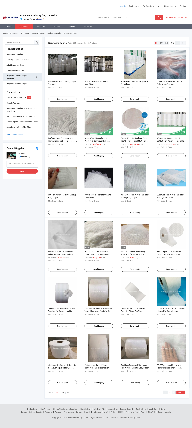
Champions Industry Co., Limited (37, 15)
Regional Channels (126, 409)
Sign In (123, 6)
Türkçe (143, 412)
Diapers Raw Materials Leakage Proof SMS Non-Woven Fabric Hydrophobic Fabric (97, 141)
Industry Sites (113, 409)
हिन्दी (127, 412)
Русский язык (69, 412)
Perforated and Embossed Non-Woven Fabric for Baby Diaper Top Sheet (61, 141)
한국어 (113, 412)
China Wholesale (85, 409)
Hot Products (32, 409)
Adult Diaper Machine (15, 65)
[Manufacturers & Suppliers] (19, 5)
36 (63, 392)
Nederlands (97, 412)
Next (180, 392)
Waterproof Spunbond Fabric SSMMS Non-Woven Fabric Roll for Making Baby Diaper (171, 141)
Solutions (56, 26)
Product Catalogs (16, 134)
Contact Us (87, 26)
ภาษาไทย (134, 412)
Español (39, 412)
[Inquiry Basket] (159, 6)
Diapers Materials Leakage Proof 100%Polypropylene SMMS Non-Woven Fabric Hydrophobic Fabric (134, 141)
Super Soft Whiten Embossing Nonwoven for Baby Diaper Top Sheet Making (133, 254)
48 (68, 392)
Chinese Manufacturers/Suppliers (65, 409)
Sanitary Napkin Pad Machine (18, 59)
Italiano (79, 412)
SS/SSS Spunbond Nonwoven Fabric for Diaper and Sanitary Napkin (169, 368)
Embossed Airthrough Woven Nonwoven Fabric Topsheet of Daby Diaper (97, 368)
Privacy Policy (135, 418)
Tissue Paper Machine (15, 70)
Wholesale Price (99, 409)
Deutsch (87, 412)
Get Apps (170, 6)
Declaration (123, 418)
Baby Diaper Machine (15, 54)
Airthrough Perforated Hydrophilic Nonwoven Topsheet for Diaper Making (62, 368)
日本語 (120, 412)
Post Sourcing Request (178, 17)
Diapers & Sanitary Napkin (17, 83)
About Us (41, 26)
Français (58, 412)
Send (22, 171)
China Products (44, 409)
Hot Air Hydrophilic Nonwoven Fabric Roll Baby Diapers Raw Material (169, 254)
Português (48, 412)
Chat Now (24, 157)
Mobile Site (152, 409)
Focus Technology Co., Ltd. (79, 418)
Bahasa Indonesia (164, 412)
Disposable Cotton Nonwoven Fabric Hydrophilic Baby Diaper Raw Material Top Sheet (97, 254)
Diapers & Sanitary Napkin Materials (17, 77)
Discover (71, 26)
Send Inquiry (62, 99)
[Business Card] (37, 148)
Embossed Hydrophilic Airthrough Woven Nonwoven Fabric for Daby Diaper (98, 311)
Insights (162, 409)
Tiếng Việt (151, 412)
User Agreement (110, 418)
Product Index (141, 409)
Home (9, 26)
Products (25, 26)
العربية (106, 412)
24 (57, 392)
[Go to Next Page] (182, 43)
